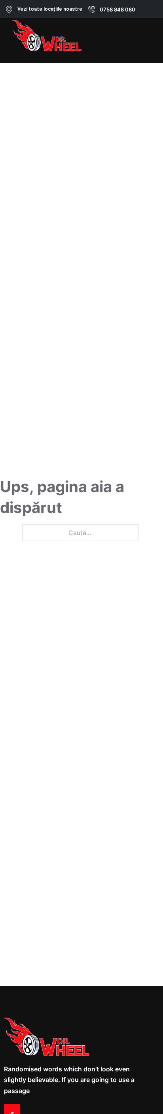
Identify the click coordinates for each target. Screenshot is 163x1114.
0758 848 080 (117, 9)
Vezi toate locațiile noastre (49, 9)
